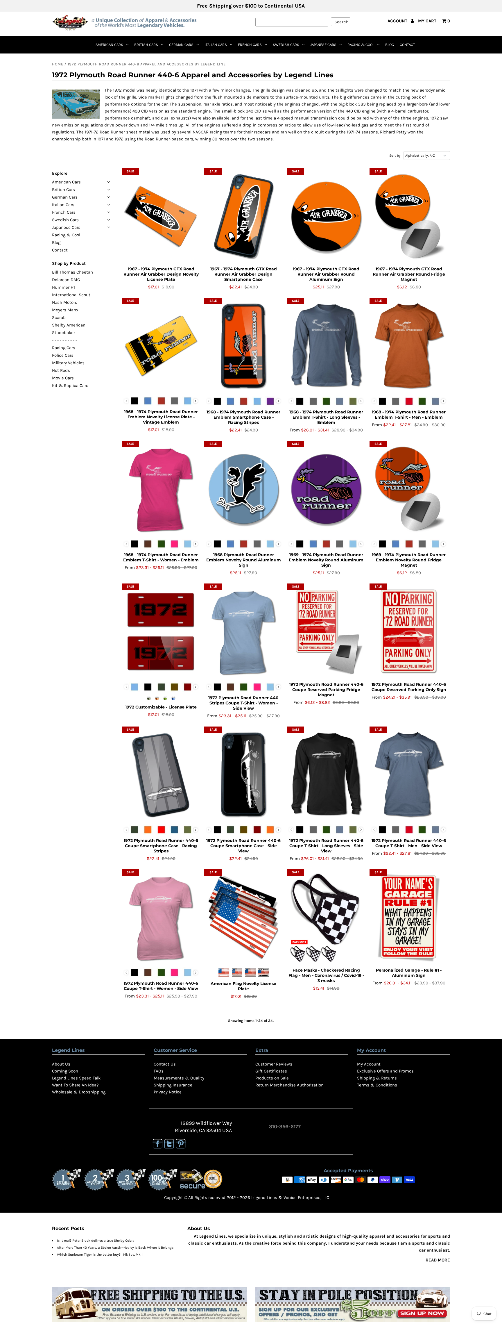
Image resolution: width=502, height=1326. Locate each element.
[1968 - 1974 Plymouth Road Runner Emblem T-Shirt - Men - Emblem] (409, 346)
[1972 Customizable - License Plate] (161, 632)
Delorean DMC (66, 279)
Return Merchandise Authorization (289, 1085)
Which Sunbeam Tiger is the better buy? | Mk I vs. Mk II (100, 1254)
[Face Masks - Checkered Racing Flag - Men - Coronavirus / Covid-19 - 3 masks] (326, 918)
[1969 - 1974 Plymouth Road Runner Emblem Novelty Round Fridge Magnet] (409, 489)
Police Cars (62, 355)
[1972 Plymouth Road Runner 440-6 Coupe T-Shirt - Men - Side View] (409, 775)
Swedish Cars (286, 44)
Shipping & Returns (377, 1078)
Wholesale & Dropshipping (78, 1092)
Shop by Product (69, 263)
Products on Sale (272, 1078)
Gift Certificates (271, 1071)
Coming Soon (65, 1071)
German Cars (181, 44)
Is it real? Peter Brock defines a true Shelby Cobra (96, 1240)
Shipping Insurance (173, 1085)
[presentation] (195, 401)
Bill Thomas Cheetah (72, 272)
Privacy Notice (168, 1092)
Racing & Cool (360, 44)
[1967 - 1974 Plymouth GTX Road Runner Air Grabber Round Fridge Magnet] (409, 216)
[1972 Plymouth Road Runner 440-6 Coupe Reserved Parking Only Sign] (409, 632)
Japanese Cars (323, 44)
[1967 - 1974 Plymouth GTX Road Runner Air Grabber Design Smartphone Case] (244, 217)
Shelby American (68, 325)
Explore (59, 173)
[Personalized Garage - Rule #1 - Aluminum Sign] (409, 918)
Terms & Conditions (377, 1085)
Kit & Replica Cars (70, 385)
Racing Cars (63, 347)
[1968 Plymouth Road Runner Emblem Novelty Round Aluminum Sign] (244, 489)
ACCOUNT (398, 21)
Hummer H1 (63, 287)
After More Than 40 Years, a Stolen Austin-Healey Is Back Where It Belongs (115, 1247)
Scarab (59, 317)
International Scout (71, 294)
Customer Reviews (273, 1064)
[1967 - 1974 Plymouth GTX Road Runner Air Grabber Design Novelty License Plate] (161, 216)
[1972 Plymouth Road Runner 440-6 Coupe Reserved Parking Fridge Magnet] (326, 632)
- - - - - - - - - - (64, 340)
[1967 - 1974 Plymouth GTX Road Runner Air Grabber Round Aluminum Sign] (326, 216)
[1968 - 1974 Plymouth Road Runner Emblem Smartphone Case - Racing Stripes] (244, 346)
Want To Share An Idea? (75, 1085)
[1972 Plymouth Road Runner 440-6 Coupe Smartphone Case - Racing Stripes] (161, 775)
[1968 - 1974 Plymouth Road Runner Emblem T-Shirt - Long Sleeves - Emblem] (326, 346)
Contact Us (165, 1064)
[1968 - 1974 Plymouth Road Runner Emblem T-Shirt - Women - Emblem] (161, 489)
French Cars (250, 44)
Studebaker (63, 332)
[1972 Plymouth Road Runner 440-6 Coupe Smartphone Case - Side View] (244, 775)
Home (57, 64)
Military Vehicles (68, 362)
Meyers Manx (65, 310)
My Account (369, 1064)
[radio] (134, 401)
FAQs (159, 1071)
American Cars (109, 44)
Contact (407, 44)
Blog (389, 44)
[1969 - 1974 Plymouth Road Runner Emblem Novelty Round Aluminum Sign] (326, 489)
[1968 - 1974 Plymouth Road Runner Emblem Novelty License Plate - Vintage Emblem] (161, 346)
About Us (61, 1064)
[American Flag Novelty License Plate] (244, 918)
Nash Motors (64, 302)
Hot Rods (61, 370)
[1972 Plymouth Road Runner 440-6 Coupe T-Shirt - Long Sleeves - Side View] (326, 775)
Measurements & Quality (179, 1078)
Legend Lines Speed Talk (76, 1078)
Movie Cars (63, 378)
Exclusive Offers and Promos (385, 1071)
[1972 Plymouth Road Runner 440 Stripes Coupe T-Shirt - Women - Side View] (244, 632)
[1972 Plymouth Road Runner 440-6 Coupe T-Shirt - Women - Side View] (161, 917)
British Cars (146, 44)
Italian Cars (216, 44)
